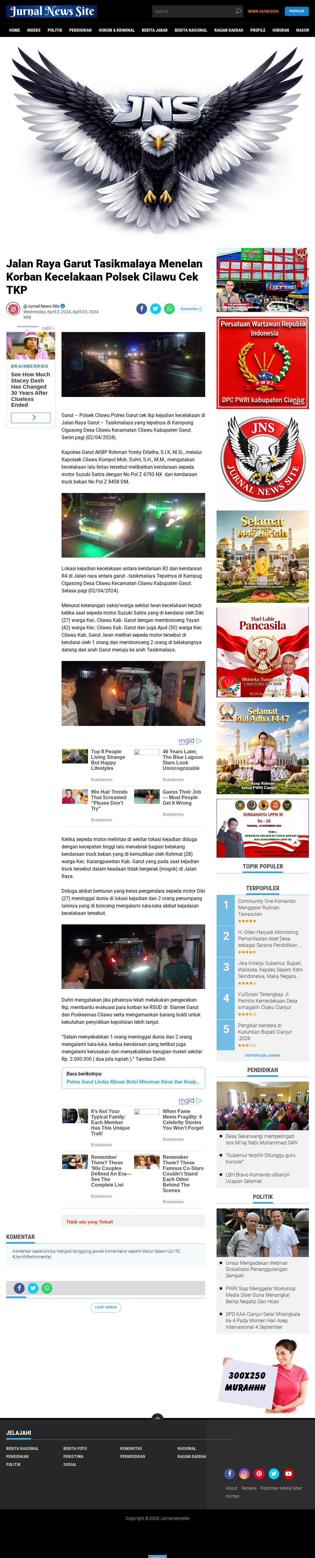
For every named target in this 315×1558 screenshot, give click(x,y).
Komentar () (191, 308)
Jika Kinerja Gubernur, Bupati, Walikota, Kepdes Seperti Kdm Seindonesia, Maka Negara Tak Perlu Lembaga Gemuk (270, 969)
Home (14, 30)
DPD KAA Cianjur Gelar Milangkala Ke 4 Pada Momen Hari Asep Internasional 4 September (263, 1320)
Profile (257, 30)
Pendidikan (80, 30)
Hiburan (281, 30)
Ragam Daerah (228, 30)
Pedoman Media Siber (281, 1488)
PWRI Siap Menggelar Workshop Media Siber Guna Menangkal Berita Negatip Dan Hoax (261, 1295)
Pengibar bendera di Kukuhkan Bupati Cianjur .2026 (265, 1032)
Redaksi (249, 1488)
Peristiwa (73, 1456)
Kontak (233, 1496)
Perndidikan (132, 1456)
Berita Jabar (155, 30)
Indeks (34, 30)
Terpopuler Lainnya (263, 1056)
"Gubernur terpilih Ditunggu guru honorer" (260, 1158)
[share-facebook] (141, 308)
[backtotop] (157, 1419)
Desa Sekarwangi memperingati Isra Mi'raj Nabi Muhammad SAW (261, 1139)
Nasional (186, 1448)
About (231, 1488)
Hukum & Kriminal (117, 30)
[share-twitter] (155, 308)
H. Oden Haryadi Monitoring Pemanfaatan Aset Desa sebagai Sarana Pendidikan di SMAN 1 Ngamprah (270, 938)
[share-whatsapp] (169, 308)
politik (55, 30)
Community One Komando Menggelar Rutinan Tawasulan (267, 907)
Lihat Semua (106, 1307)
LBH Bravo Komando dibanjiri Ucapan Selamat (258, 1178)
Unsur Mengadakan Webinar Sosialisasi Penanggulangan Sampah (257, 1269)
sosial (70, 1464)
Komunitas (131, 1448)
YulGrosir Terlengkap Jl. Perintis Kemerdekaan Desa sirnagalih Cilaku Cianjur (267, 1000)
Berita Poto (75, 1448)
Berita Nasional (191, 30)
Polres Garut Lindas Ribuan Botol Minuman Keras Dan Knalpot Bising (133, 1082)
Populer (296, 11)
